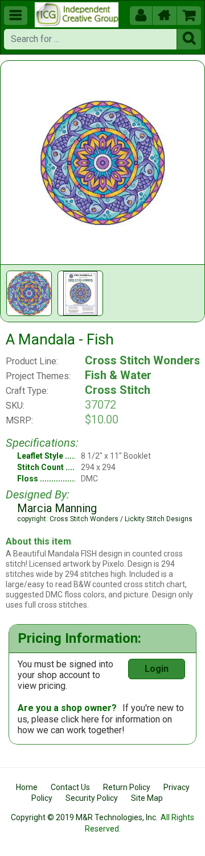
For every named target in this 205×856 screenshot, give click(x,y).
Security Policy (91, 798)
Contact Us (70, 787)
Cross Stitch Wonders (142, 360)
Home (27, 787)
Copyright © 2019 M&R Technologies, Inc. (84, 817)
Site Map (147, 798)
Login (157, 668)
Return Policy (126, 787)
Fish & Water (118, 375)
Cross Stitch (117, 390)
